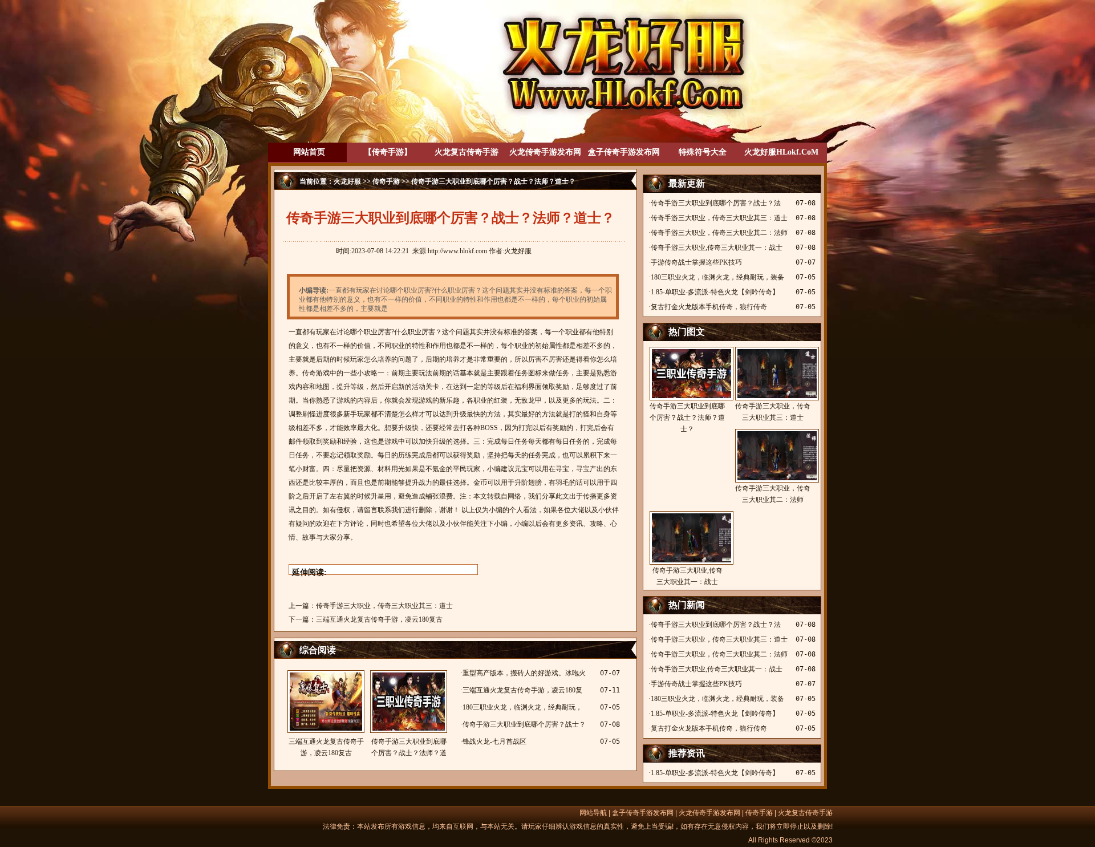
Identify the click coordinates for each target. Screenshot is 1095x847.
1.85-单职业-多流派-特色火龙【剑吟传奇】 (715, 292)
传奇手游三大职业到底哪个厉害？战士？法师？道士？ (409, 748)
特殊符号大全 (703, 152)
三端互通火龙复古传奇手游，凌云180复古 (379, 619)
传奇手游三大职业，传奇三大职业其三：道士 (384, 606)
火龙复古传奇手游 (466, 152)
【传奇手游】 (388, 152)
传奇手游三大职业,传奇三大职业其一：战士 (716, 248)
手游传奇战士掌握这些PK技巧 (696, 262)
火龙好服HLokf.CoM (781, 152)
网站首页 (309, 152)
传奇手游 (386, 181)
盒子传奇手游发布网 (624, 152)
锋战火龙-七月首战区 (494, 741)
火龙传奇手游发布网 (545, 152)
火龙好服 (347, 181)
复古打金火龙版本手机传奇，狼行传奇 (709, 307)
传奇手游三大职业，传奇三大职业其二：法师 (719, 233)
